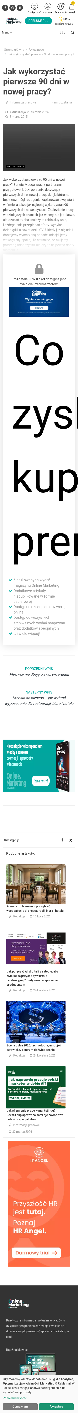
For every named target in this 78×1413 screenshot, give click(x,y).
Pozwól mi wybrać (15, 1398)
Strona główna (14, 50)
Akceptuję (56, 1406)
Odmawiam (20, 1406)
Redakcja (19, 916)
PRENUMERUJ (38, 20)
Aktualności (37, 50)
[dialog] (39, 1394)
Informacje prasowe (23, 102)
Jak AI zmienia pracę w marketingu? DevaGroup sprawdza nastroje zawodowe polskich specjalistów (34, 1115)
